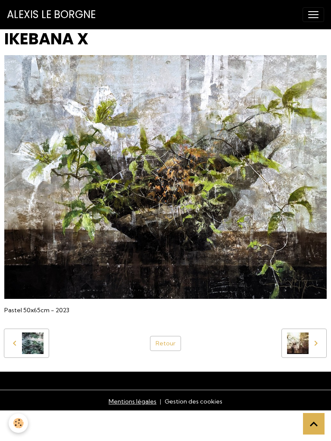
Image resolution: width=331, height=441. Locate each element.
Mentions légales (132, 401)
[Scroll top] (314, 424)
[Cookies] (18, 423)
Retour (165, 343)
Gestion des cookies (193, 401)
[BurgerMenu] (313, 14)
